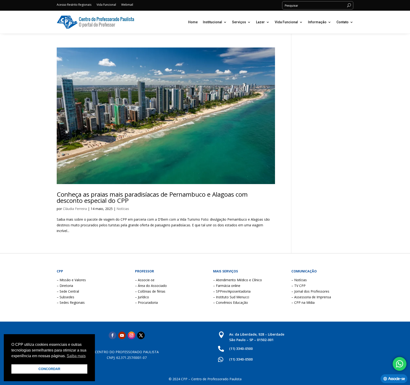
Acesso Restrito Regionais (74, 5)
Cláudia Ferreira (75, 208)
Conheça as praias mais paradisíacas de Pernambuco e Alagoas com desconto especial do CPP (152, 197)
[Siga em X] (141, 335)
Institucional (212, 22)
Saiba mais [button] (76, 356)
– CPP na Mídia (303, 302)
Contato (342, 22)
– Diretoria (65, 285)
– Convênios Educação (230, 302)
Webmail (127, 5)
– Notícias (299, 280)
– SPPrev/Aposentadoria (232, 291)
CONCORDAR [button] (49, 369)
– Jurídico (142, 297)
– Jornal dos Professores (310, 291)
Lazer (260, 22)
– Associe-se (144, 280)
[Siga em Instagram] (131, 335)
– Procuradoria (146, 302)
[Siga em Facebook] (112, 335)
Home (193, 22)
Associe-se (396, 378)
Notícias (122, 208)
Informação (317, 22)
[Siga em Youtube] (122, 335)
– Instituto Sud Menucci (231, 297)
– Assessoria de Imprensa (311, 297)
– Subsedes (65, 297)
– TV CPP (298, 285)
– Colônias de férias (150, 291)
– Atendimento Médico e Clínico (237, 280)
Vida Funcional (106, 5)
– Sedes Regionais (71, 302)
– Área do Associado (151, 285)
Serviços (239, 22)
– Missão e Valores (71, 280)
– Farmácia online (226, 285)
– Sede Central (68, 291)
